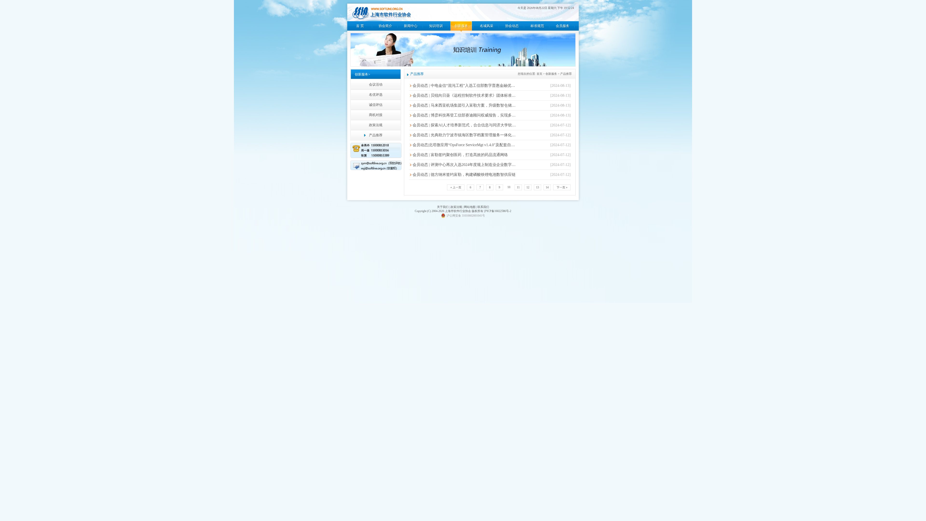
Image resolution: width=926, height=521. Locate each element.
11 (518, 187)
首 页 (360, 26)
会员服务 (562, 26)
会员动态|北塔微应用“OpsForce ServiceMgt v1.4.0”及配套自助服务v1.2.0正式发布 (464, 145)
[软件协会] (381, 13)
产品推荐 (375, 135)
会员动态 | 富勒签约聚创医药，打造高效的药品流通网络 (460, 155)
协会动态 (512, 26)
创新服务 (461, 26)
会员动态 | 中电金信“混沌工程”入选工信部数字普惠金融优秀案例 (464, 85)
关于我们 (443, 207)
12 (527, 187)
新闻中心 (410, 26)
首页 (539, 73)
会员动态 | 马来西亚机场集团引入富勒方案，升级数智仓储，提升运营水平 (464, 105)
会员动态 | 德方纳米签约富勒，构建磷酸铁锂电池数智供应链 (464, 174)
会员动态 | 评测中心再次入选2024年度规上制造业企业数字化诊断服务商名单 (464, 165)
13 (537, 187)
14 (547, 187)
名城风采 (486, 26)
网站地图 (470, 207)
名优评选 (375, 94)
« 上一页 (455, 187)
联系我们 (483, 207)
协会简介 (385, 26)
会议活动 (375, 84)
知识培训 (436, 26)
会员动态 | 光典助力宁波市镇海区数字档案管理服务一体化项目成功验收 (464, 135)
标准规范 (537, 26)
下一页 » (562, 187)
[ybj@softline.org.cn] (376, 166)
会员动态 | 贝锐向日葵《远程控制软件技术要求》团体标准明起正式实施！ (464, 95)
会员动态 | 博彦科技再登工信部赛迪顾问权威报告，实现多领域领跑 (464, 115)
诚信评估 (375, 105)
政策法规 (375, 125)
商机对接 (375, 115)
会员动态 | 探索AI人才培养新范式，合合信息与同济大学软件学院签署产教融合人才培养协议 (464, 125)
